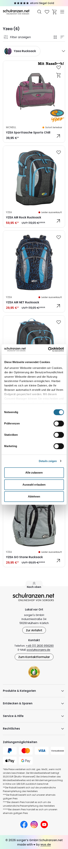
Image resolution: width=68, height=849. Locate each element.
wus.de (45, 844)
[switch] (58, 423)
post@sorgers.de (38, 650)
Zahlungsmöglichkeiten (20, 742)
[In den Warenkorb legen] (58, 74)
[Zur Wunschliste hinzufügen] (58, 67)
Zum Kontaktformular (34, 657)
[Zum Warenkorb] (54, 12)
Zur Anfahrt (34, 630)
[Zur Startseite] (16, 12)
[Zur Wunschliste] (47, 12)
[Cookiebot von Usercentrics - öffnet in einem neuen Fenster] (48, 349)
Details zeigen (48, 461)
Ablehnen (34, 496)
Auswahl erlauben (34, 484)
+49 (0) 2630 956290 (40, 646)
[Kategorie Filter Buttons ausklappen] (63, 51)
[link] (34, 101)
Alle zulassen (33, 472)
